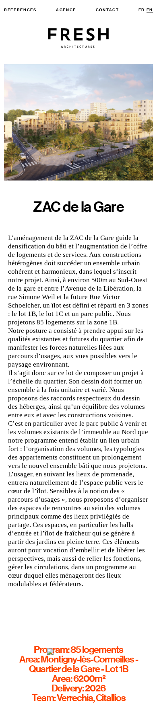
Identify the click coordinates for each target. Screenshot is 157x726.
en (150, 10)
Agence (66, 10)
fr (141, 10)
